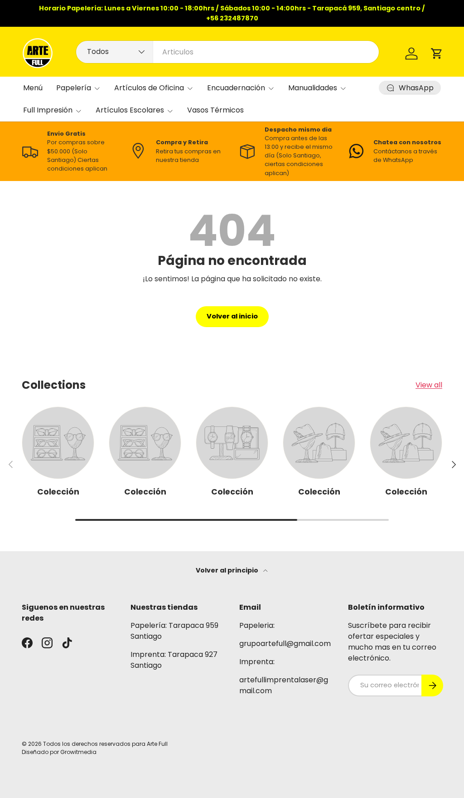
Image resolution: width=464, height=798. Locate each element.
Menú (33, 88)
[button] (437, 54)
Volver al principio (228, 570)
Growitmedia (78, 752)
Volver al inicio (232, 316)
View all (429, 385)
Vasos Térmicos (215, 110)
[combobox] (227, 52)
